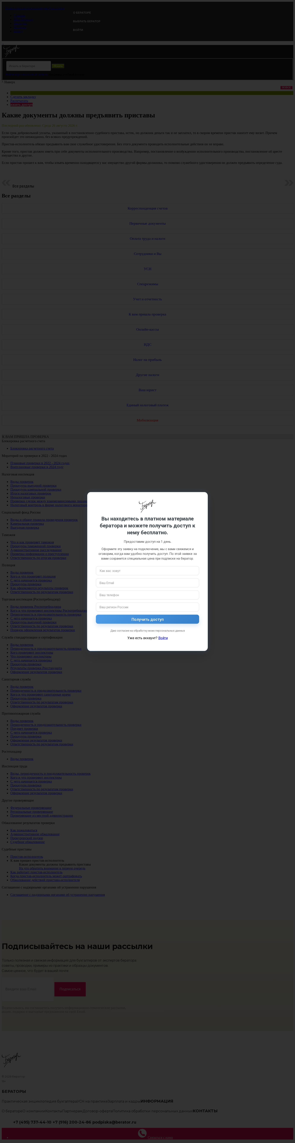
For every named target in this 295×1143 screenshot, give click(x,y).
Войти (163, 638)
